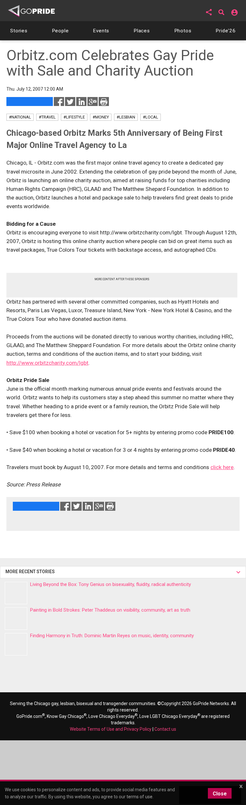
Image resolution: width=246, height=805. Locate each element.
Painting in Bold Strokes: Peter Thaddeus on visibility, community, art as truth (110, 610)
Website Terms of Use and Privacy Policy (111, 729)
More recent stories (31, 571)
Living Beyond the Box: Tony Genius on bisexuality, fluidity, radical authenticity (110, 584)
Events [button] (101, 31)
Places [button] (142, 31)
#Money (101, 117)
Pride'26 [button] (226, 31)
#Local (150, 117)
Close (220, 794)
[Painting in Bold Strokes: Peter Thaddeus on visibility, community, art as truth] (16, 618)
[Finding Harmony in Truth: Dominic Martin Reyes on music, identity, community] (16, 644)
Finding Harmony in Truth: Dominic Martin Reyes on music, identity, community (112, 635)
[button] (209, 12)
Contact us (165, 729)
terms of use (139, 796)
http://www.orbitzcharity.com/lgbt (47, 363)
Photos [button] (183, 31)
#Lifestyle (74, 117)
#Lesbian (126, 117)
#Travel (47, 117)
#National (20, 117)
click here (222, 467)
